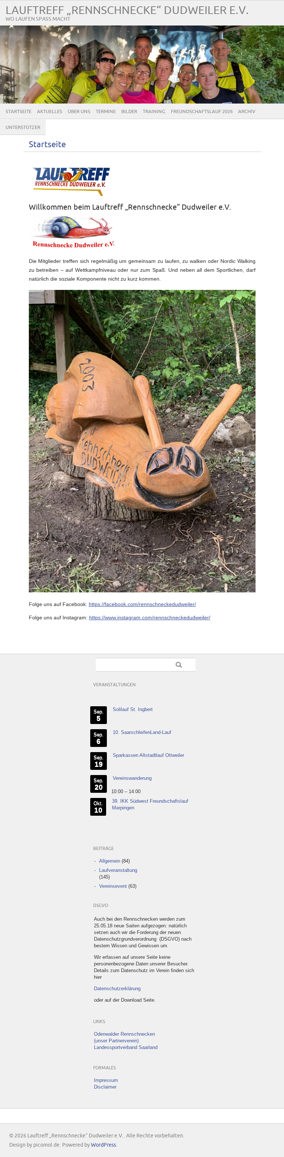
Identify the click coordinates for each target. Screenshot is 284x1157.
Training (154, 111)
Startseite (18, 111)
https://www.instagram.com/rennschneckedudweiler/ (149, 617)
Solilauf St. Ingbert (133, 709)
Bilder (129, 111)
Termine (106, 111)
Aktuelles (49, 111)
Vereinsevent (113, 886)
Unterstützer (23, 127)
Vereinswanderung (132, 778)
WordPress (103, 1145)
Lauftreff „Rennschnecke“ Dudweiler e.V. (127, 10)
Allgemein (109, 861)
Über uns (79, 111)
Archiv (247, 111)
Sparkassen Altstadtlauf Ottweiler (148, 755)
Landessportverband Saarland (126, 1047)
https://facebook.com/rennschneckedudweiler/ (142, 604)
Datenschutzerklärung (117, 988)
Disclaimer (105, 1087)
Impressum (106, 1080)
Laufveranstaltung (118, 870)
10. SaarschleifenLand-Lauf (142, 732)
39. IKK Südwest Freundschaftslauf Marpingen (150, 804)
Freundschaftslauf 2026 (202, 111)
